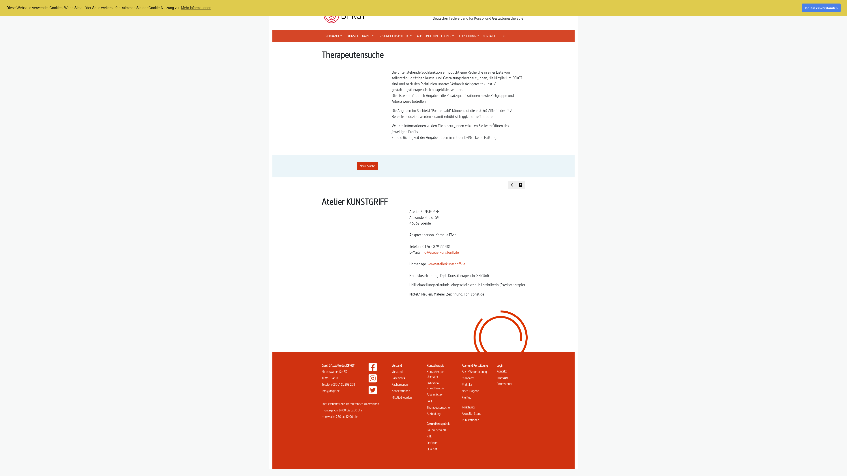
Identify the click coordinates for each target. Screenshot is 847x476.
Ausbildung (433, 414)
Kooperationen (401, 391)
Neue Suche (367, 166)
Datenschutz (504, 384)
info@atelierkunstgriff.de (440, 252)
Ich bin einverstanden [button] (821, 8)
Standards (468, 378)
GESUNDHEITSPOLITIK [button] (396, 36)
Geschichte (398, 378)
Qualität (432, 449)
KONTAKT (489, 36)
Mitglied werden (402, 397)
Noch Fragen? (470, 391)
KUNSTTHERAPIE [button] (361, 36)
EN (502, 36)
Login (500, 365)
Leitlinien (432, 442)
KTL (429, 436)
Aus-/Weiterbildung (474, 372)
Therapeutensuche (438, 407)
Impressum (503, 377)
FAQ (429, 401)
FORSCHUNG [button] (470, 36)
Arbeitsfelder (435, 394)
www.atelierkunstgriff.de (446, 264)
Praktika (467, 384)
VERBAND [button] (335, 36)
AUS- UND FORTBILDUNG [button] (436, 36)
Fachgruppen (400, 384)
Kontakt (502, 371)
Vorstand (397, 372)
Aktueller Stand (471, 413)
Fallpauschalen (436, 430)
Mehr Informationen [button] (196, 8)
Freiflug (466, 397)
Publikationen (470, 420)
